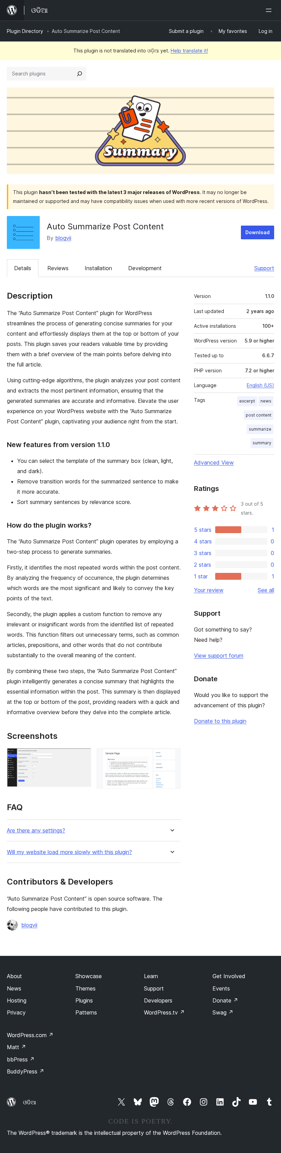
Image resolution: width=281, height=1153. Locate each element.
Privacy (16, 1012)
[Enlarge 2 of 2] (171, 757)
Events (221, 988)
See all (266, 590)
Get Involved (228, 976)
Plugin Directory (25, 31)
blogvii (63, 238)
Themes (85, 988)
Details (22, 268)
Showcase (88, 976)
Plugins (84, 1000)
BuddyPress (25, 1071)
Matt (16, 1047)
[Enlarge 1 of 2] (81, 757)
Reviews (58, 268)
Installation (98, 268)
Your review (208, 590)
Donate (225, 1000)
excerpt (247, 401)
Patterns (86, 1012)
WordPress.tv (164, 1012)
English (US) (260, 385)
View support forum (218, 655)
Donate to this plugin (220, 721)
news (265, 401)
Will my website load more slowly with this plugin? (69, 852)
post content (258, 415)
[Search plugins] (79, 74)
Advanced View (214, 462)
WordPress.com (30, 1035)
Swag (222, 1012)
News (14, 988)
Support (264, 268)
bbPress (21, 1059)
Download (257, 232)
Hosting (16, 1000)
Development (145, 268)
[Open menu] (270, 10)
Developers (158, 1000)
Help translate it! (189, 50)
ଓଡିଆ (29, 1102)
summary (262, 442)
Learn (151, 976)
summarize (260, 429)
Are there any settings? (36, 830)
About (14, 976)
